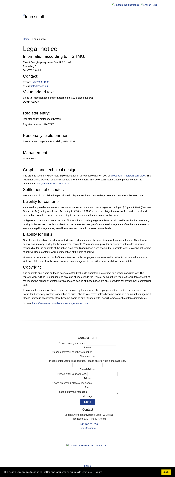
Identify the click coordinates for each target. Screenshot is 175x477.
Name (87, 347)
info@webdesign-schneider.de (53, 183)
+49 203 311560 (40, 82)
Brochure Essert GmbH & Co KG (90, 445)
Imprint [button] (98, 472)
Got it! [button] (166, 472)
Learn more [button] (87, 472)
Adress (87, 378)
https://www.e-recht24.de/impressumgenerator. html (60, 303)
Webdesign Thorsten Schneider (128, 175)
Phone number (87, 356)
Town (87, 387)
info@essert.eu (39, 86)
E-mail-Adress (87, 369)
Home (26, 39)
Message (88, 396)
